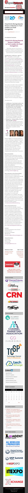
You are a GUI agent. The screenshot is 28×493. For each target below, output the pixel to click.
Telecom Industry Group (11, 380)
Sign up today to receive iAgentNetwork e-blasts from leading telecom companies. (14, 271)
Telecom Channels (10, 378)
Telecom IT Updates (10, 375)
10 (6, 396)
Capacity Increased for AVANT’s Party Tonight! (9, 253)
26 (11, 399)
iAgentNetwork (11, 32)
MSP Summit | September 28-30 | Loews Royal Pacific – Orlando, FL (13, 420)
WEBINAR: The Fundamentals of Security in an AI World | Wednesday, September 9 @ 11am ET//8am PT (14, 411)
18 (8, 397)
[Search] (22, 12)
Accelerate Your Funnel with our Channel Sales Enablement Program (20, 254)
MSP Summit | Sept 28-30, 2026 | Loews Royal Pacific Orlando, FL (13, 415)
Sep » (19, 402)
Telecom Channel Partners (11, 382)
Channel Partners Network (11, 376)
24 (6, 399)
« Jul (9, 402)
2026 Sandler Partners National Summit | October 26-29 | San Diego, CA (14, 425)
